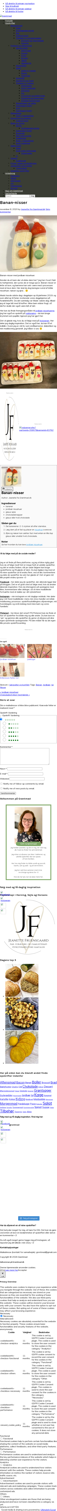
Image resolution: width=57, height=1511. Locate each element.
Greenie (30, 1091)
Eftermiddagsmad (7, 1091)
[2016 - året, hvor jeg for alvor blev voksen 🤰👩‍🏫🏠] (6, 1210)
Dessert (48, 1086)
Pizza (33, 1103)
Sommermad (18, 1107)
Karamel (47, 1095)
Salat (47, 1103)
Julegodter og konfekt (19, 684)
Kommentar (6, 746)
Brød (54, 1082)
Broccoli (46, 1082)
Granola (23, 1091)
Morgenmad (8, 1103)
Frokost (17, 1091)
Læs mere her (11, 1270)
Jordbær (46, 684)
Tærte (24, 1112)
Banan (39, 684)
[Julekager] (39, 651)
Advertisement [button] (7, 1478)
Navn (3, 768)
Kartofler (4, 1099)
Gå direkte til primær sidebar (18, 8)
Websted (4, 778)
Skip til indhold (12, 6)
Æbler (29, 1112)
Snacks (9, 1107)
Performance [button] (6, 1449)
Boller (36, 1082)
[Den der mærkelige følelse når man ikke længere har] (21, 1168)
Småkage (3, 1107)
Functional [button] (5, 1436)
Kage (38, 1094)
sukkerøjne (31, 313)
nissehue (39, 530)
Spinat (38, 1107)
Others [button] (3, 1494)
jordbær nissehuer (34, 544)
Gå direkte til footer (14, 11)
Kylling (20, 1099)
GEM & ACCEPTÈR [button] (9, 1507)
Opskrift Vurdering (8, 712)
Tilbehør (7, 1111)
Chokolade (30, 1086)
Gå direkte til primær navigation (20, 3)
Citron (40, 1087)
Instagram (44, 320)
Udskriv (8, 489)
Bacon (20, 1082)
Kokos (12, 1099)
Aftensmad (8, 1082)
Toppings (18, 1112)
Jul (52, 684)
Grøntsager (42, 1090)
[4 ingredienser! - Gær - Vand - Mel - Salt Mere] (35, 1135)
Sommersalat (28, 1107)
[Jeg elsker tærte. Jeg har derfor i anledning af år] (50, 1135)
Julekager (31, 659)
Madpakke (39, 1099)
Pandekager (24, 1103)
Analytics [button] (4, 1462)
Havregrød (17, 1096)
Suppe (45, 1107)
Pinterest (4, 613)
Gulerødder (6, 1095)
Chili (20, 1086)
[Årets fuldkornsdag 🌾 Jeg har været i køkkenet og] (21, 1210)
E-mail (3, 773)
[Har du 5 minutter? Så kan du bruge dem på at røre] (6, 1155)
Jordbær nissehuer (8, 659)
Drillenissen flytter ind (9, 678)
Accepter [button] (22, 1270)
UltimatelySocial (48, 1509)
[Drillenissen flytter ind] (12, 670)
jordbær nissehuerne (44, 310)
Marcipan (49, 1099)
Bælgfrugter (5, 1086)
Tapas (52, 1107)
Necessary (8, 1316)
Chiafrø (15, 1087)
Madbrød (29, 1099)
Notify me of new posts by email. (18, 788)
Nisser (3, 687)
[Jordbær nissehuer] (12, 651)
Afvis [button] (2, 1270)
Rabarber (39, 1104)
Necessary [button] (5, 1313)
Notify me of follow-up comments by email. (23, 783)
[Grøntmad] (6, 16)
